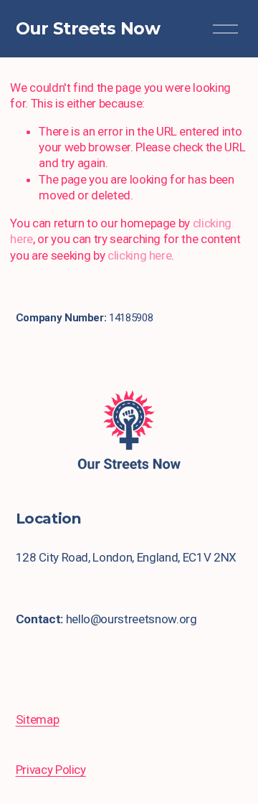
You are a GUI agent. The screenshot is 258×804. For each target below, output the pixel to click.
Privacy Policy (51, 769)
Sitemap (37, 719)
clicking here (140, 255)
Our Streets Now (88, 28)
